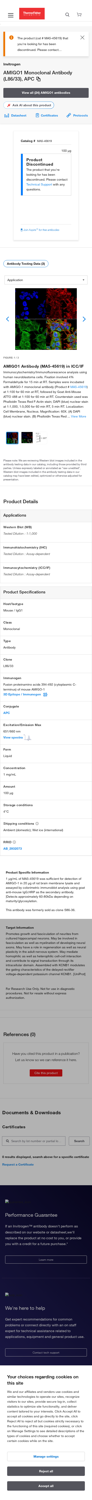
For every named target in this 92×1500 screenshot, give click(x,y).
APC (6, 713)
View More (78, 416)
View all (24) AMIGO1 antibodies (46, 93)
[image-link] (46, 319)
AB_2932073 (12, 849)
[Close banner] (82, 38)
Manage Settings (46, 1456)
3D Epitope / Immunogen (22, 694)
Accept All (46, 1486)
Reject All (46, 1471)
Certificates (49, 115)
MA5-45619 (78, 387)
